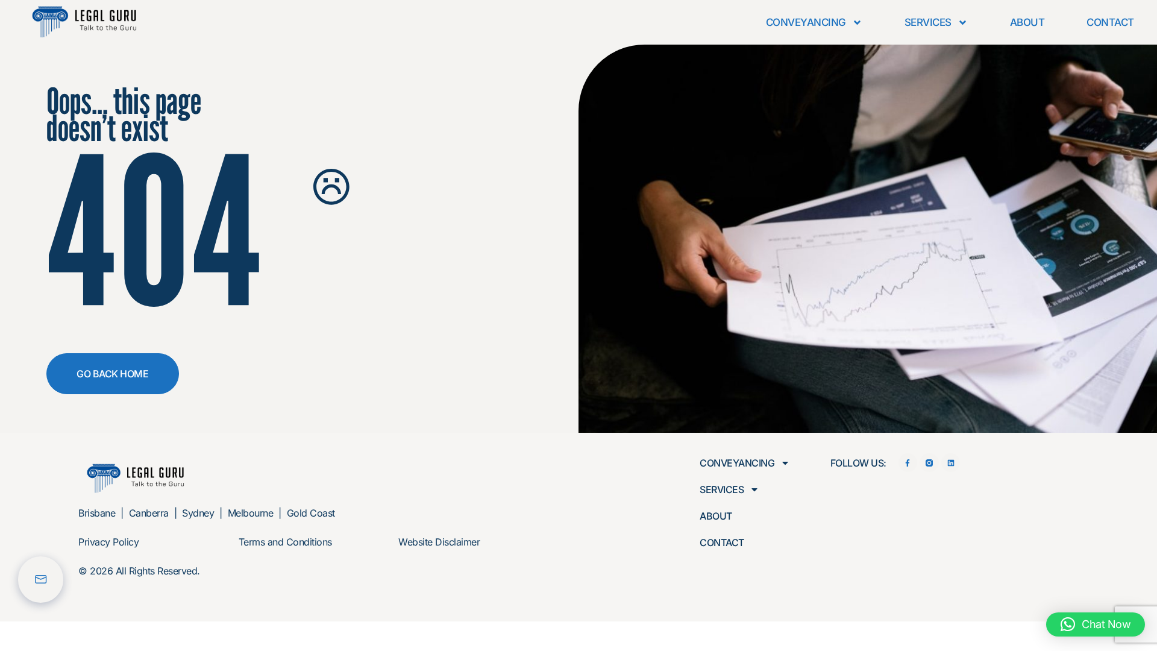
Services (928, 22)
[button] (1096, 624)
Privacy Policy (108, 542)
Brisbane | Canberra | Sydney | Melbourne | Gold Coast (206, 513)
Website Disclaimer (439, 542)
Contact (1110, 22)
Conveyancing (806, 22)
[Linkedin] (950, 462)
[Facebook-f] (907, 462)
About (1027, 22)
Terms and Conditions (285, 542)
